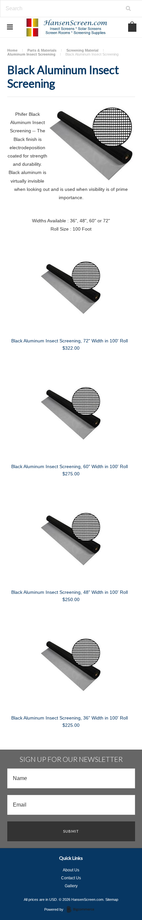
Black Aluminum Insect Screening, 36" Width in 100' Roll (69, 718)
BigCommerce (82, 909)
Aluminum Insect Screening (31, 54)
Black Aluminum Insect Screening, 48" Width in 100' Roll (69, 592)
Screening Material (82, 50)
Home (12, 50)
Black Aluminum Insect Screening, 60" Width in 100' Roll (69, 466)
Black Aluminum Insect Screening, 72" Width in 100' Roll (69, 340)
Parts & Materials (41, 50)
